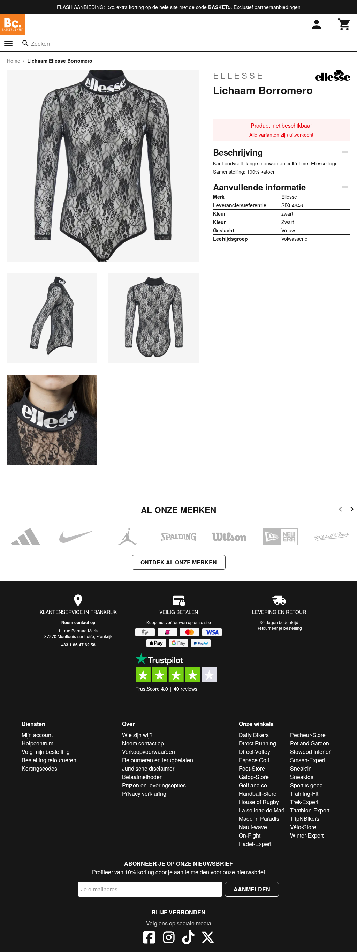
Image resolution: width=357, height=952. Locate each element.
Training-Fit (304, 793)
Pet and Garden (309, 743)
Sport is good (306, 785)
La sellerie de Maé (261, 810)
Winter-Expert (307, 835)
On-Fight (249, 835)
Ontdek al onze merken (178, 562)
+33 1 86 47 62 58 (78, 645)
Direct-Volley (254, 752)
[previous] (340, 510)
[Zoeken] (25, 43)
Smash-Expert (307, 760)
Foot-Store (252, 768)
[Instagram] (169, 938)
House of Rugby (259, 802)
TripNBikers (304, 819)
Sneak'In (301, 768)
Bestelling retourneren (49, 760)
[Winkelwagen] (344, 24)
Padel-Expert (255, 844)
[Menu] (8, 43)
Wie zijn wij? (137, 735)
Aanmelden (252, 889)
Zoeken (40, 43)
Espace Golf (254, 760)
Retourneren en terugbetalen (157, 760)
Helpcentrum (37, 743)
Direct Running (257, 743)
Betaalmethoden (142, 777)
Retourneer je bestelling (279, 628)
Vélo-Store (303, 827)
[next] (352, 510)
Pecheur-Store (308, 735)
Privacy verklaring (144, 793)
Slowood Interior (310, 752)
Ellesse (239, 75)
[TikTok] (188, 938)
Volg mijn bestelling (46, 752)
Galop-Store (254, 777)
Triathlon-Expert (309, 810)
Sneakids (301, 777)
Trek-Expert (304, 802)
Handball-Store (257, 793)
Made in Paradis (259, 819)
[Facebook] (149, 938)
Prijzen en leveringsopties (154, 785)
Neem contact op (78, 622)
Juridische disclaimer (148, 768)
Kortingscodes (39, 768)
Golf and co (253, 785)
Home (13, 60)
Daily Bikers (254, 735)
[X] (208, 938)
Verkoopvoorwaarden (148, 752)
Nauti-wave (253, 827)
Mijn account (37, 735)
